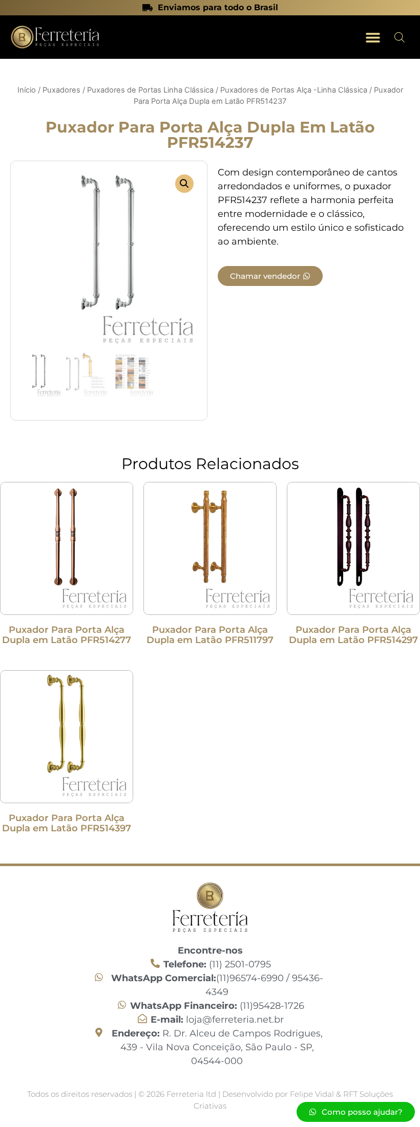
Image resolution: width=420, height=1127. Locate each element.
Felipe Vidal (313, 1094)
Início (26, 90)
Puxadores (61, 90)
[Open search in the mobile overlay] (399, 37)
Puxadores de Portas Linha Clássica (150, 90)
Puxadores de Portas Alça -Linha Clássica (293, 90)
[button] (372, 37)
